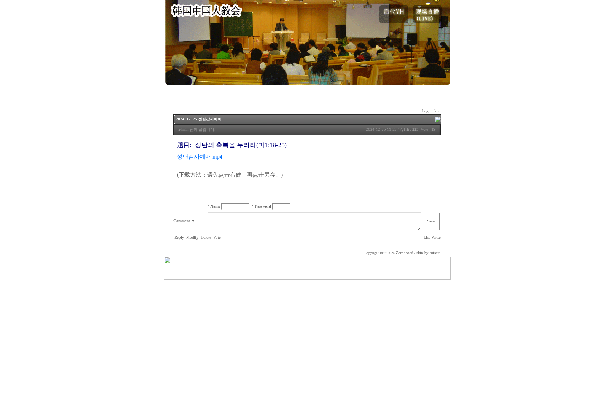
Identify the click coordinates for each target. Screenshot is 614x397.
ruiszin (435, 253)
